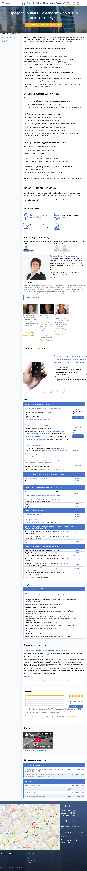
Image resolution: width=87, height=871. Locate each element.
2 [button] (51, 391)
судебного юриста (48, 408)
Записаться (78, 417)
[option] (54, 374)
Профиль (53, 277)
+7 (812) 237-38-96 (73, 2)
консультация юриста (52, 454)
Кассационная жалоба (32, 517)
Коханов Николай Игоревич (36, 439)
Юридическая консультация (35, 425)
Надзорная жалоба (31, 520)
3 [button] (57, 391)
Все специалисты (32, 297)
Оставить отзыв (76, 706)
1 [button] (44, 391)
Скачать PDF (28, 676)
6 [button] (55, 680)
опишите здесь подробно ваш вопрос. (56, 450)
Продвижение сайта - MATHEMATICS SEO (69, 841)
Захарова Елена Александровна (37, 436)
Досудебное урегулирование (34, 499)
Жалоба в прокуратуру (32, 522)
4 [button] (64, 391)
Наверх (3, 41)
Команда (30, 857)
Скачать (72, 769)
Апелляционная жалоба (33, 514)
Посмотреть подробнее (26, 820)
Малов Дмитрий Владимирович (37, 419)
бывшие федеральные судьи (55, 431)
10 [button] (67, 680)
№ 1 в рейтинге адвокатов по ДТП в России (40, 216)
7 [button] (58, 680)
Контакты (30, 859)
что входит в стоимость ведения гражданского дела (43, 495)
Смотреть (81, 769)
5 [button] (52, 680)
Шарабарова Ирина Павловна (37, 434)
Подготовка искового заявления (36, 478)
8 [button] (61, 680)
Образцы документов (8, 38)
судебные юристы (52, 415)
